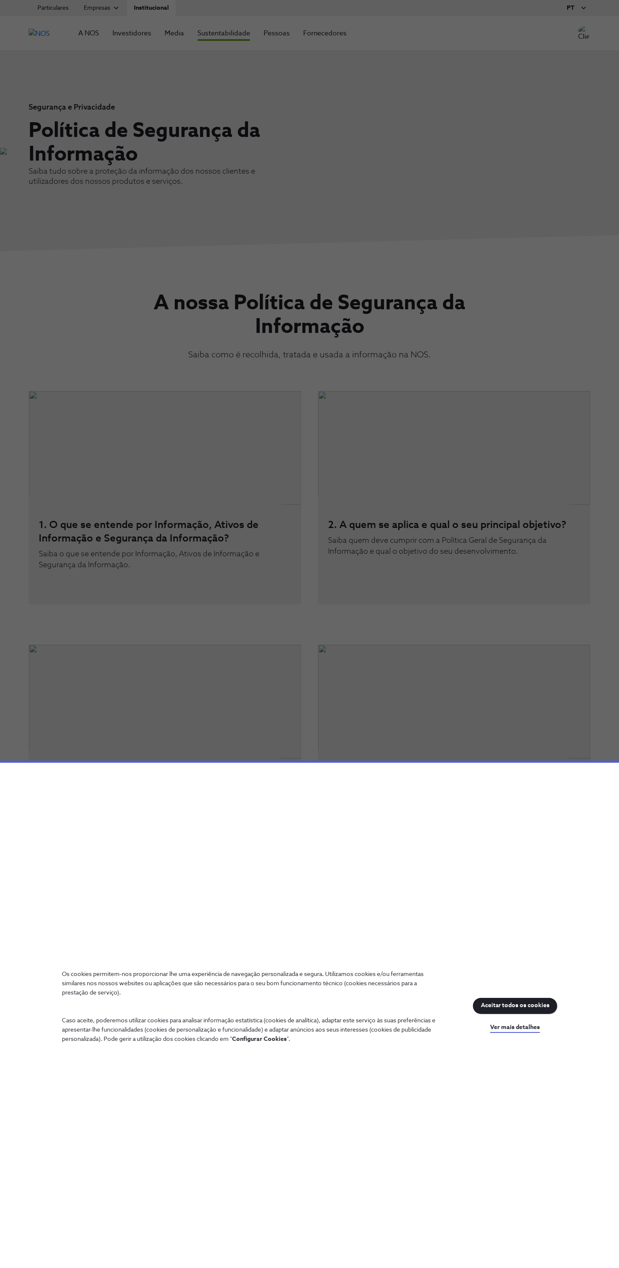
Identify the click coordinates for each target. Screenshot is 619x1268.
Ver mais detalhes (515, 1027)
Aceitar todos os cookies (515, 1005)
